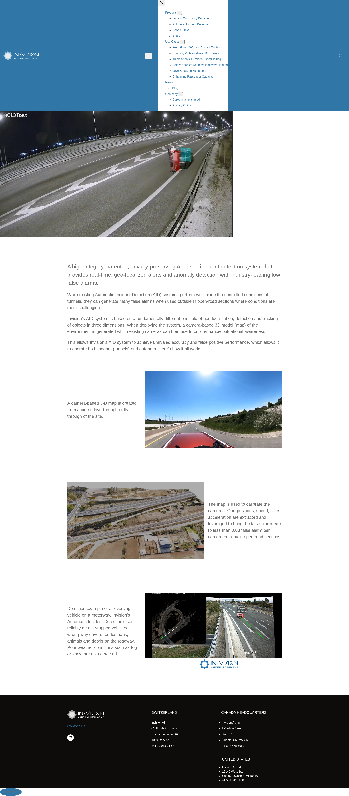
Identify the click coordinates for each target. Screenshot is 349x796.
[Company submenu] (180, 94)
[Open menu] (148, 56)
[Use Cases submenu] (182, 42)
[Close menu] (161, 3)
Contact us (76, 726)
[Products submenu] (179, 13)
